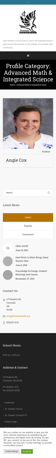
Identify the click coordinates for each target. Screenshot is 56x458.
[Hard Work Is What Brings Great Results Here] (8, 261)
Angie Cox (16, 160)
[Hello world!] (8, 248)
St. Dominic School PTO (16, 415)
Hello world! (22, 246)
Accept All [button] (27, 451)
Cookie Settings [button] (11, 451)
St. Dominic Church (14, 409)
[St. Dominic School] (28, 22)
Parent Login (11, 422)
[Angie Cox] (28, 123)
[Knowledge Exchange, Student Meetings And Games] (8, 275)
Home (12, 85)
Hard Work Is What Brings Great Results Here (32, 259)
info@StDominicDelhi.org (18, 316)
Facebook (9, 402)
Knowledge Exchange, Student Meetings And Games (31, 273)
